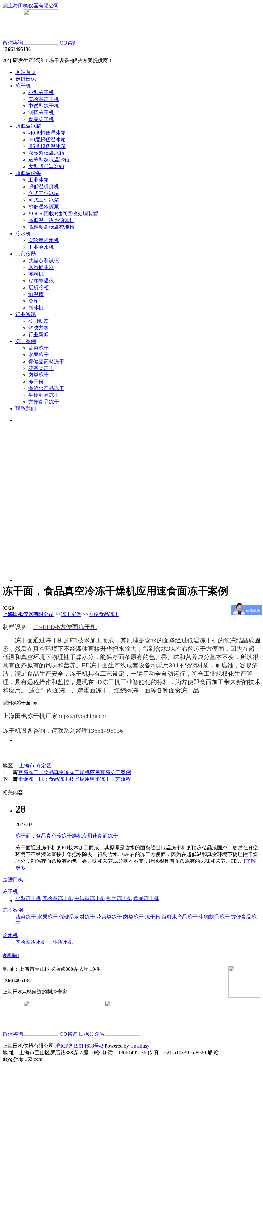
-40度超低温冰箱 (47, 132)
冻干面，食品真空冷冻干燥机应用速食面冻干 (66, 835)
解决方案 (38, 328)
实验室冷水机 (43, 240)
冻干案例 (25, 341)
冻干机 (23, 85)
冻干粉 (36, 381)
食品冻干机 (41, 119)
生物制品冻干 (43, 395)
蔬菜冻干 (38, 348)
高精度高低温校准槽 (51, 227)
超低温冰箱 (28, 126)
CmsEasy (139, 1046)
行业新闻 (38, 334)
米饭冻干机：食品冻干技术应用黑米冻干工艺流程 (74, 779)
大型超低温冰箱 (46, 166)
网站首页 (25, 72)
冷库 (33, 301)
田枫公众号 (92, 1034)
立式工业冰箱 (43, 193)
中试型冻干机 (43, 106)
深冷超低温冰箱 (46, 153)
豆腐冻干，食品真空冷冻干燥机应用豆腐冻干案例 (74, 772)
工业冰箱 (38, 180)
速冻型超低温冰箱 (48, 159)
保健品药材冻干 (46, 361)
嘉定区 (43, 765)
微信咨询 (13, 42)
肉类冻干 (38, 375)
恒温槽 (36, 294)
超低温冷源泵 (43, 206)
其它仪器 (25, 254)
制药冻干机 (41, 112)
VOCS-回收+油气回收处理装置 (63, 213)
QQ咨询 (69, 42)
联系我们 (25, 408)
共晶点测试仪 (43, 260)
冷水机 (23, 233)
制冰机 (36, 307)
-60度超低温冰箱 (47, 139)
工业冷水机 (41, 247)
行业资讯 (25, 314)
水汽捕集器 (41, 267)
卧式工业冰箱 (43, 200)
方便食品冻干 (43, 402)
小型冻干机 (41, 92)
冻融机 (36, 274)
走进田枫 (25, 79)
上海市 (27, 765)
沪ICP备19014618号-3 (80, 1046)
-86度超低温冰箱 (47, 146)
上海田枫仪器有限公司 (28, 614)
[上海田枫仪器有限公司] (31, 5)
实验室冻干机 (43, 99)
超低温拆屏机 (43, 186)
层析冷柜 (38, 287)
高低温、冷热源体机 (51, 220)
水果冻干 (38, 354)
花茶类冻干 (41, 368)
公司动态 (38, 321)
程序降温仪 (41, 280)
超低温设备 (28, 173)
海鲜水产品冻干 (46, 388)
